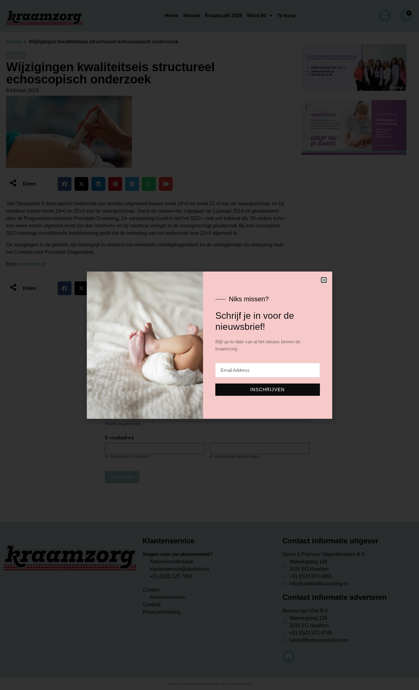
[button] (323, 280)
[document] (209, 345)
